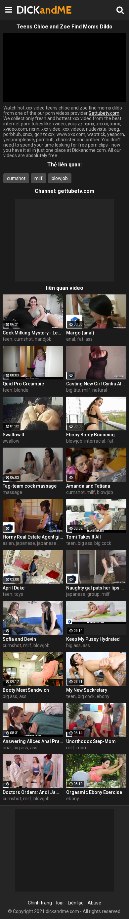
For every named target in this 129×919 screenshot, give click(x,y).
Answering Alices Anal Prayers (33, 741)
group (93, 594)
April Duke (13, 588)
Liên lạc (75, 902)
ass (89, 339)
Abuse (94, 902)
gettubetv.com (76, 191)
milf (38, 178)
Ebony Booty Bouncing (90, 434)
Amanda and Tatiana (88, 486)
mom (82, 747)
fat (80, 339)
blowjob (60, 178)
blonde (21, 390)
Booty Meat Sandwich (26, 690)
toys (18, 594)
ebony (103, 696)
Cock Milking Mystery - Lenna (33, 332)
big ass (85, 543)
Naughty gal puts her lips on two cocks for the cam (96, 588)
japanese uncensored (59, 543)
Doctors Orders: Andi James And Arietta (33, 792)
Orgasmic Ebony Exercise (94, 792)
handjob (43, 339)
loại (60, 902)
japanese (25, 543)
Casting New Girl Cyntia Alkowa (96, 383)
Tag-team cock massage (30, 486)
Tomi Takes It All (83, 537)
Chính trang (40, 902)
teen (7, 339)
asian (8, 543)
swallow (11, 441)
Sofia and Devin (19, 639)
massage (12, 492)
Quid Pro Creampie (23, 383)
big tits (73, 390)
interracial (94, 441)
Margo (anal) (80, 332)
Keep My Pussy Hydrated (93, 639)
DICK (33, 9)
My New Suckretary (86, 690)
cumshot (16, 178)
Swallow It (13, 434)
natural (99, 390)
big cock (102, 543)
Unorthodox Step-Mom (91, 741)
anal (70, 339)
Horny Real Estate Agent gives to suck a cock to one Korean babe (33, 537)
